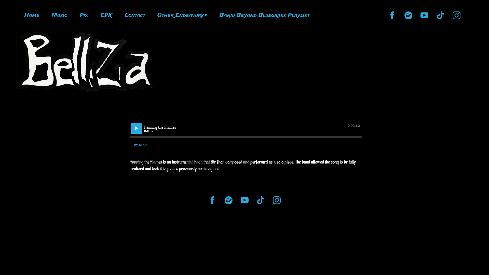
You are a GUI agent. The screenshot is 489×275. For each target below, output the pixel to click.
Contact (135, 15)
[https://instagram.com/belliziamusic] (456, 15)
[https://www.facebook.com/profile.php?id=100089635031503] (392, 15)
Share (143, 145)
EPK (106, 15)
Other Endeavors (180, 15)
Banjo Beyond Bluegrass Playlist (264, 15)
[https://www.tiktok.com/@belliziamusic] (440, 15)
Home (31, 15)
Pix (84, 15)
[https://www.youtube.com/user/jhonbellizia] (424, 15)
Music (59, 15)
